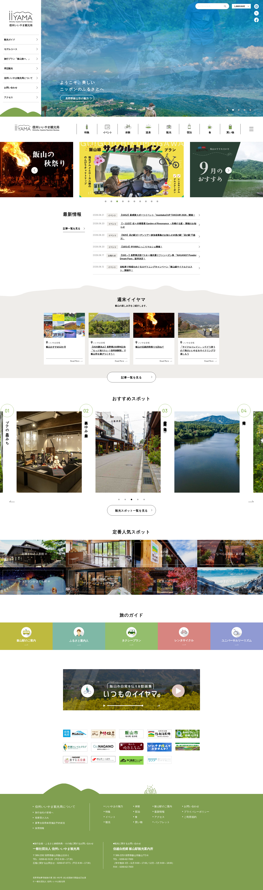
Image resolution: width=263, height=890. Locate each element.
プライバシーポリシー (196, 811)
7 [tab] (140, 201)
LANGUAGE (239, 6)
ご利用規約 (190, 817)
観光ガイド (9, 39)
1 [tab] (105, 201)
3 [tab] (117, 201)
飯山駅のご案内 (163, 806)
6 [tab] (134, 201)
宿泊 (137, 811)
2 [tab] (111, 201)
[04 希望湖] (49, 452)
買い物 (138, 822)
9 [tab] (151, 201)
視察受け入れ (42, 818)
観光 (108, 822)
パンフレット (162, 822)
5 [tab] (128, 201)
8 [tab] (146, 201)
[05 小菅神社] (128, 452)
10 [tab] (157, 201)
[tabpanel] (131, 169)
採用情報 (39, 828)
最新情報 (159, 811)
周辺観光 (8, 68)
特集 (108, 811)
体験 (137, 806)
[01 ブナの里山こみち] (207, 452)
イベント (110, 817)
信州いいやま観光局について (18, 78)
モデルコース (10, 49)
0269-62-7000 (126, 859)
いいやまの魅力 (114, 806)
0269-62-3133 (46, 859)
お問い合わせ (10, 87)
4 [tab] (123, 201)
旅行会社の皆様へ (44, 812)
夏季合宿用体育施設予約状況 (50, 823)
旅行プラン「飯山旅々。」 (17, 59)
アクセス (8, 97)
